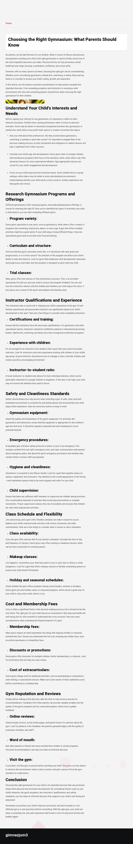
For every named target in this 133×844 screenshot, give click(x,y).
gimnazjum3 (17, 835)
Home (9, 23)
